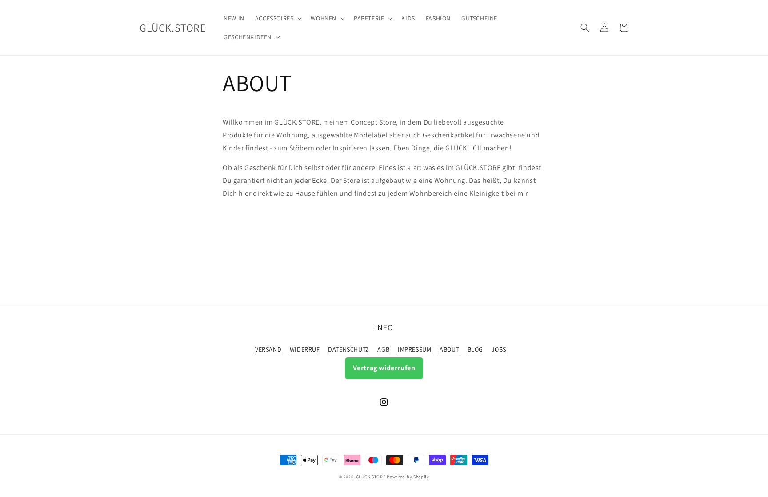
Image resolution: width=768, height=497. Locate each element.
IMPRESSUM (414, 349)
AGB (383, 349)
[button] (278, 18)
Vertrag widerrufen (384, 367)
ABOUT (449, 349)
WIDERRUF (305, 349)
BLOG (475, 349)
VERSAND (268, 349)
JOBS (499, 349)
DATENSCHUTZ (348, 349)
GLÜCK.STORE (371, 477)
